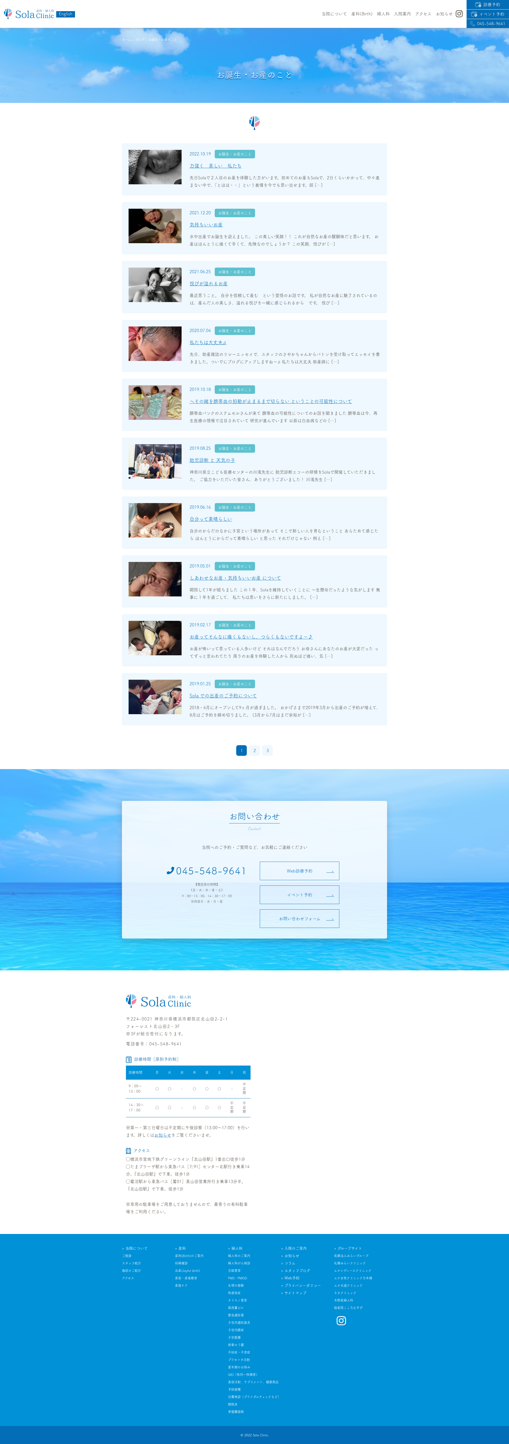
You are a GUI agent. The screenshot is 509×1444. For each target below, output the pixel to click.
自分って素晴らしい (211, 519)
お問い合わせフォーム (300, 919)
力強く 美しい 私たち (216, 165)
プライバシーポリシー (302, 1285)
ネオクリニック (345, 1292)
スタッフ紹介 (131, 1263)
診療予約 (491, 4)
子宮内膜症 (236, 1330)
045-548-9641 (491, 23)
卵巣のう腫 (236, 1344)
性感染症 (234, 1292)
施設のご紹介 (131, 1270)
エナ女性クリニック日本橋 (353, 1278)
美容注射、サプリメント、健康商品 (253, 1382)
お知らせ (162, 1135)
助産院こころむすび (348, 1307)
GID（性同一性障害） (243, 1374)
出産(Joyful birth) (187, 1270)
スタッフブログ (297, 1270)
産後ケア (181, 1285)
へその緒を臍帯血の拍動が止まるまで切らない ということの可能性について (271, 401)
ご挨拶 (126, 1255)
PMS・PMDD (237, 1278)
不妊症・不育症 (239, 1352)
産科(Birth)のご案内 (189, 1255)
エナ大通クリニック (348, 1285)
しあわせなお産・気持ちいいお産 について (235, 577)
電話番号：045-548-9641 (154, 1044)
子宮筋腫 (234, 1337)
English (65, 14)
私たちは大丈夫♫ (208, 342)
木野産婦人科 (343, 1300)
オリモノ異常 (237, 1300)
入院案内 (402, 14)
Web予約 (292, 1278)
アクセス (423, 14)
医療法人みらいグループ (351, 1255)
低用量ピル (236, 1307)
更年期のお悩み (239, 1367)
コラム (289, 1263)
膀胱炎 (233, 1404)
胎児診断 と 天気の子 (212, 460)
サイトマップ (295, 1293)
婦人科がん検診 (239, 1263)
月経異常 (234, 1270)
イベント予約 (491, 14)
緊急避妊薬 (236, 1315)
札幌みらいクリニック (350, 1263)
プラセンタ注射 (239, 1359)
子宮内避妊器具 (239, 1322)
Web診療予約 (300, 871)
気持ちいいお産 (206, 224)
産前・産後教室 (186, 1278)
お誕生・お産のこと (235, 154)
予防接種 (234, 1389)
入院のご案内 (295, 1248)
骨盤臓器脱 (236, 1411)
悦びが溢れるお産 (209, 283)
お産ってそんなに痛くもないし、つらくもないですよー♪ (251, 636)
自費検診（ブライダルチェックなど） (254, 1396)
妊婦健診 (181, 1263)
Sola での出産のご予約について (223, 695)
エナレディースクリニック (352, 1270)
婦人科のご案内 (239, 1255)
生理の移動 (236, 1285)
